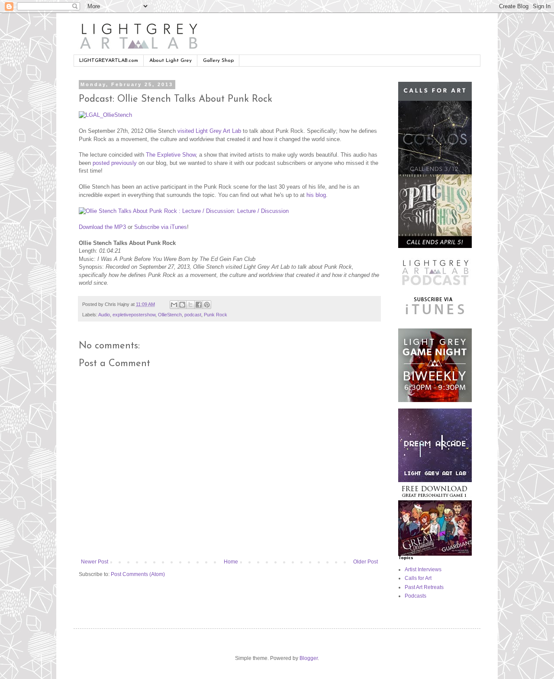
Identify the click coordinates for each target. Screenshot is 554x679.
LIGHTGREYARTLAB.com (108, 60)
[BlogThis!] (182, 304)
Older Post (365, 562)
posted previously (115, 163)
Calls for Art (418, 578)
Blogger (309, 658)
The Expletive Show (171, 154)
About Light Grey (170, 60)
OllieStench (170, 314)
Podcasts (415, 596)
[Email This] (174, 304)
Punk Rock (215, 314)
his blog (316, 195)
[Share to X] (190, 304)
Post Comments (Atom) (138, 574)
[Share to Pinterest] (207, 304)
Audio (104, 314)
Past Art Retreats (424, 587)
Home (231, 562)
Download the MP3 (102, 227)
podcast (192, 314)
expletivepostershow (134, 314)
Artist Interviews (423, 569)
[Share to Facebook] (198, 304)
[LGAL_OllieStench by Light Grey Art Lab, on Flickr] (105, 115)
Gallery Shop (218, 60)
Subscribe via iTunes (160, 227)
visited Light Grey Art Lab (209, 131)
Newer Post (94, 562)
